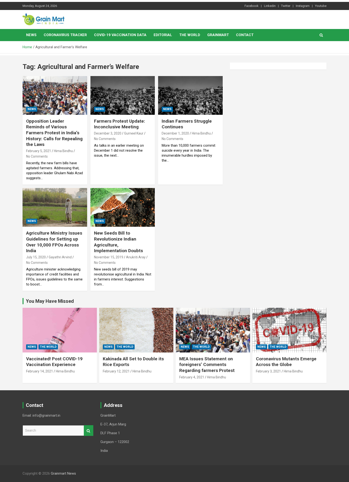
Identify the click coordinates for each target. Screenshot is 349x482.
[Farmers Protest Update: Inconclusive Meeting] (122, 95)
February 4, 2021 (191, 377)
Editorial (163, 35)
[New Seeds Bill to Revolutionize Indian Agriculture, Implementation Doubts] (122, 207)
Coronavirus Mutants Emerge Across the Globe (286, 361)
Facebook (252, 6)
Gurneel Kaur (133, 133)
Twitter (285, 6)
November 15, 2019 (108, 257)
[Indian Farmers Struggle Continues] (190, 95)
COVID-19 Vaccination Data (120, 35)
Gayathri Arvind (60, 257)
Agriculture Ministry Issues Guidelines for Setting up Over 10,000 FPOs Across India (54, 241)
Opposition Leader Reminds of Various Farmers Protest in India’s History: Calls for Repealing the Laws (54, 132)
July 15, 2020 (36, 257)
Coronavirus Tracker (65, 35)
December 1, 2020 (175, 133)
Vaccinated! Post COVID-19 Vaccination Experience (54, 361)
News (31, 35)
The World (189, 35)
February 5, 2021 (38, 151)
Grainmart (218, 35)
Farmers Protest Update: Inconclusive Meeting (119, 124)
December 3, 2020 (107, 133)
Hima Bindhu (63, 151)
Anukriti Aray (136, 257)
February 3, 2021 (268, 371)
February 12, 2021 (116, 371)
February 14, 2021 (39, 371)
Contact (245, 35)
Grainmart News (63, 473)
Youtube (320, 6)
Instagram (303, 6)
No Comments (37, 156)
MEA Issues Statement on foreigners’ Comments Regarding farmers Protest (207, 364)
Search (88, 430)
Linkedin (270, 6)
